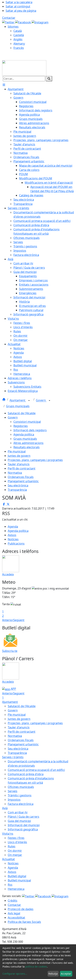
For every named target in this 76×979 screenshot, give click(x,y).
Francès (18, 48)
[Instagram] (40, 22)
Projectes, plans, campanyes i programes (35, 460)
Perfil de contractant (21, 468)
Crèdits (12, 900)
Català (17, 31)
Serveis (12, 791)
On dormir (15, 851)
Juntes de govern (19, 456)
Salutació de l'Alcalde (22, 413)
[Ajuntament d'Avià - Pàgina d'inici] (24, 68)
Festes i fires (16, 838)
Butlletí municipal (19, 880)
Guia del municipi (19, 821)
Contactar (8, 18)
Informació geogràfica (23, 829)
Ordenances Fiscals (21, 477)
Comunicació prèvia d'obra (25, 774)
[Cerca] (49, 78)
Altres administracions (28, 443)
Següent (18, 620)
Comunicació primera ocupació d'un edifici (36, 770)
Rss (10, 885)
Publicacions (16, 543)
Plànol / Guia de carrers (23, 817)
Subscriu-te (9, 651)
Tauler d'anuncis (19, 464)
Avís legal (14, 913)
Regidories (20, 426)
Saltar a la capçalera (19, 2)
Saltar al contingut (18, 6)
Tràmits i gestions (19, 795)
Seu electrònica (18, 485)
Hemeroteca (16, 889)
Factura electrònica (20, 804)
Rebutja (53, 973)
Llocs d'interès (17, 842)
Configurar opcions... (14, 973)
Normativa (15, 473)
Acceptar (66, 973)
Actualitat (8, 859)
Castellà (18, 35)
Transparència (17, 490)
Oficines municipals (21, 787)
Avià (5, 808)
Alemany (19, 44)
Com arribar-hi (17, 812)
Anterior (7, 620)
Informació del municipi (24, 825)
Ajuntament (18, 400)
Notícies (13, 539)
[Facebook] (23, 22)
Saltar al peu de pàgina (21, 11)
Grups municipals (18, 406)
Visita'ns (7, 834)
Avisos (12, 535)
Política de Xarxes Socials (24, 922)
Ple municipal (17, 451)
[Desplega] (29, 400)
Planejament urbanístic (23, 481)
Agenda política (23, 434)
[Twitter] (8, 22)
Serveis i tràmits (13, 757)
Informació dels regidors (30, 430)
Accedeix (8, 574)
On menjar (15, 855)
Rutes (11, 846)
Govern (41, 400)
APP (13, 689)
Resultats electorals (26, 447)
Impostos (14, 800)
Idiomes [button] (13, 27)
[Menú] (4, 85)
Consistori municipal (27, 422)
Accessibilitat (16, 917)
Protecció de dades (20, 909)
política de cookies (36, 966)
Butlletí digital (17, 876)
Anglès (17, 39)
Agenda (13, 526)
